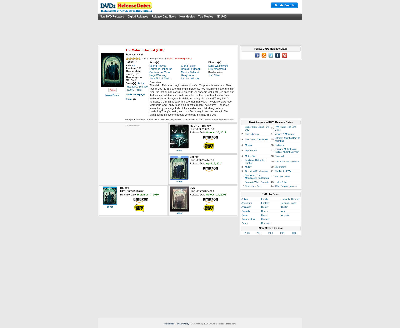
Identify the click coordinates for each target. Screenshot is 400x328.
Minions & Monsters (285, 134)
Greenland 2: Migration (256, 171)
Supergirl (279, 156)
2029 (282, 233)
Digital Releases (138, 16)
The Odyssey (252, 134)
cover (179, 150)
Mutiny (248, 167)
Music (264, 215)
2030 (294, 233)
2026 (247, 233)
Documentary (248, 219)
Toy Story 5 (251, 150)
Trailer (129, 99)
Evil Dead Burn (282, 176)
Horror (264, 211)
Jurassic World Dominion (257, 182)
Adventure (246, 203)
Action (244, 199)
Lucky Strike (281, 182)
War (283, 211)
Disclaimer (169, 324)
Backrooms (280, 167)
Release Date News (164, 16)
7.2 (133, 65)
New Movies (187, 16)
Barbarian (279, 145)
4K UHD (221, 16)
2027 (258, 233)
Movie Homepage (135, 94)
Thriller (284, 207)
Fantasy (265, 203)
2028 (270, 233)
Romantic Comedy (290, 199)
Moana (248, 145)
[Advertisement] (132, 153)
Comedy (245, 211)
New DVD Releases (112, 16)
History (265, 207)
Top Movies (205, 16)
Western (285, 215)
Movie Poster (112, 95)
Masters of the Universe (287, 161)
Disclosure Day (253, 186)
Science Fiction (288, 203)
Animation (246, 207)
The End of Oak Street (256, 139)
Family (264, 199)
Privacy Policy (182, 324)
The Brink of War (283, 171)
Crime (244, 215)
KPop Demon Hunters (286, 186)
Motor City (250, 156)
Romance (266, 223)
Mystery (265, 219)
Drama (244, 223)
